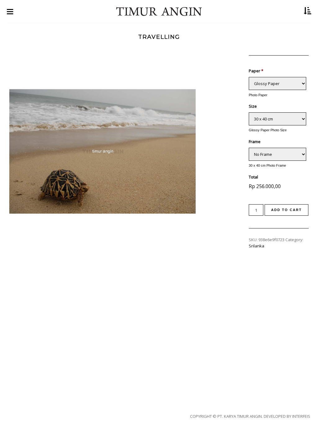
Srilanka (256, 246)
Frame (255, 141)
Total (253, 177)
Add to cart (286, 210)
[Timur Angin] (159, 11)
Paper (256, 71)
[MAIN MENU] (10, 11)
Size (253, 106)
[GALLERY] (307, 11)
